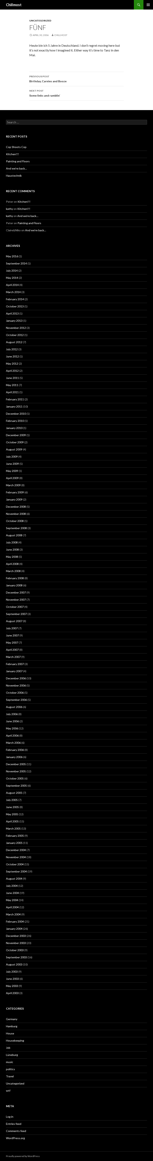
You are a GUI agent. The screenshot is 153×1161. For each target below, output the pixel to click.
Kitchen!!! (12, 154)
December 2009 (16, 435)
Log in (9, 1116)
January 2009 (14, 499)
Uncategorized (40, 20)
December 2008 (16, 506)
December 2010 (16, 413)
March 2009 (13, 485)
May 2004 (12, 900)
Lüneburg (12, 1054)
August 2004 (14, 878)
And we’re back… (16, 168)
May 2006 (12, 728)
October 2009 (15, 442)
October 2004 (15, 864)
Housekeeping (15, 1040)
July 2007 (12, 628)
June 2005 (12, 807)
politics (10, 1069)
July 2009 (12, 456)
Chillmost (14, 5)
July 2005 (12, 800)
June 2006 (12, 721)
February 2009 (15, 492)
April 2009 (12, 478)
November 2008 (16, 513)
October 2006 (15, 692)
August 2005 (14, 792)
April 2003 (12, 993)
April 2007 (12, 649)
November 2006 (16, 685)
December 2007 (16, 592)
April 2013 (12, 313)
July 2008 (12, 542)
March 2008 (13, 571)
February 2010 (15, 420)
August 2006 (14, 707)
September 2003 (16, 957)
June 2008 (12, 549)
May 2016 (12, 256)
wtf (8, 1090)
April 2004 (12, 907)
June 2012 (12, 356)
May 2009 (12, 471)
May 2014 (12, 277)
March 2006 (13, 742)
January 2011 (14, 406)
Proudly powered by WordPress (23, 1156)
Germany (11, 1019)
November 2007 (16, 599)
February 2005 (15, 835)
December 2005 (16, 764)
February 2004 (15, 921)
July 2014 (12, 270)
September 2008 (16, 528)
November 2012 (16, 327)
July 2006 (12, 714)
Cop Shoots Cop (16, 147)
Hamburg (11, 1026)
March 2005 (13, 828)
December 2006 (16, 678)
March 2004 (13, 914)
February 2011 (15, 399)
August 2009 (14, 449)
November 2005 (16, 771)
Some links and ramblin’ (44, 93)
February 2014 (15, 299)
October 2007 (15, 606)
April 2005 (12, 821)
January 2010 (14, 428)
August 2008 (14, 535)
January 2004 (14, 928)
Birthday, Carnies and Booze (48, 79)
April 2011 (12, 392)
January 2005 (14, 842)
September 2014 (16, 263)
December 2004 (16, 850)
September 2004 (16, 871)
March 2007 (13, 656)
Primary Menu (148, 5)
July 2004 (12, 885)
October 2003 (15, 950)
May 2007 (12, 642)
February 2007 (15, 664)
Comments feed (16, 1131)
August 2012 (14, 342)
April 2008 (12, 563)
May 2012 (12, 363)
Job (8, 1047)
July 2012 (12, 349)
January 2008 (14, 585)
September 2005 (16, 785)
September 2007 (16, 614)
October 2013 (15, 306)
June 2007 (12, 635)
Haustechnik (14, 175)
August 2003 (14, 964)
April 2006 (12, 735)
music (9, 1062)
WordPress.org (15, 1138)
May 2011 (12, 385)
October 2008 (15, 521)
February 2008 (15, 578)
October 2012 (15, 335)
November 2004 (16, 857)
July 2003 (12, 971)
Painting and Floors (18, 161)
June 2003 (12, 978)
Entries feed (13, 1123)
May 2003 (12, 986)
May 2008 (12, 556)
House (10, 1033)
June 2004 (12, 893)
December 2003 (16, 935)
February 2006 (15, 749)
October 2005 (15, 778)
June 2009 (12, 463)
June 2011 (12, 378)
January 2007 (14, 671)
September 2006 (16, 699)
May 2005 (12, 814)
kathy (9, 208)
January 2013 (14, 320)
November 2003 (16, 943)
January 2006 (14, 757)
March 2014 (13, 292)
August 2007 (14, 621)
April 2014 (12, 285)
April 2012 (12, 370)
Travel (10, 1076)
